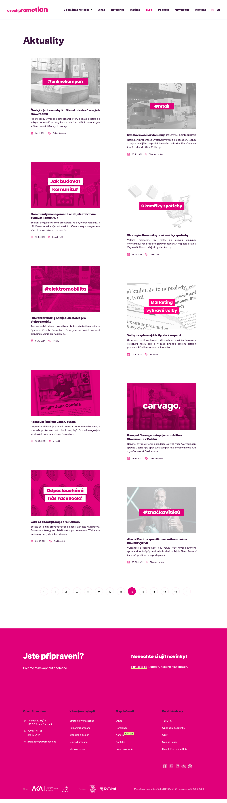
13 (143, 591)
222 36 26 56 (34, 731)
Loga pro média (124, 749)
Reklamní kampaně (79, 727)
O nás (101, 9)
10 (110, 591)
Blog (149, 9)
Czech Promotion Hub (174, 749)
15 (165, 591)
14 (154, 591)
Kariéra (135, 9)
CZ (212, 9)
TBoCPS (167, 720)
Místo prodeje (77, 749)
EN (218, 9)
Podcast (163, 9)
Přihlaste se (139, 666)
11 (121, 591)
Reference (117, 9)
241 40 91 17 (33, 734)
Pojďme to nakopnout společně (45, 668)
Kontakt (200, 9)
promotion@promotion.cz (41, 741)
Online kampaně (78, 741)
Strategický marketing (81, 720)
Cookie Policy (169, 741)
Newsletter (182, 9)
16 (175, 591)
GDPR (165, 734)
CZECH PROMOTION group (171, 788)
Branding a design (79, 734)
